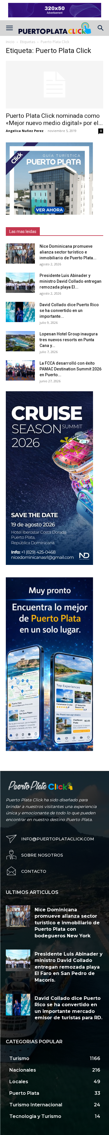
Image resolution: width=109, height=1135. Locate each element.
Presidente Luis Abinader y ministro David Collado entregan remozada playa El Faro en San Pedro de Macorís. (69, 967)
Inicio (10, 41)
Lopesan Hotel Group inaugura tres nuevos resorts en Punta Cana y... (69, 340)
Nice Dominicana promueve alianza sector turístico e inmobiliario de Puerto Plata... (68, 252)
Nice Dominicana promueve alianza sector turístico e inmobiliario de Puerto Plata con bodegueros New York (67, 923)
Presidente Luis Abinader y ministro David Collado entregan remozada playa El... (70, 281)
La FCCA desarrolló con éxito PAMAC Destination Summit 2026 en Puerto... (70, 369)
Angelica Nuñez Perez (25, 130)
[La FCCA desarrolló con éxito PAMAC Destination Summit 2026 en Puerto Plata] (20, 370)
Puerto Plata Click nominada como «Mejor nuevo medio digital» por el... (54, 119)
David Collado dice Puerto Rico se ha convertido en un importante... (69, 310)
